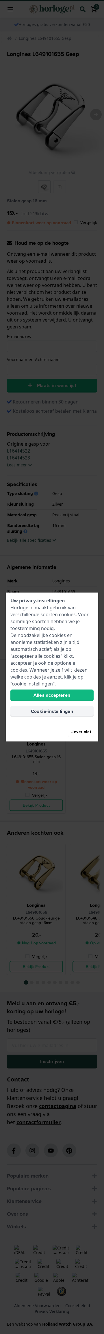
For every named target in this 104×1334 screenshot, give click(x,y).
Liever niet (80, 732)
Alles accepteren (52, 695)
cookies (67, 614)
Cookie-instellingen (52, 711)
